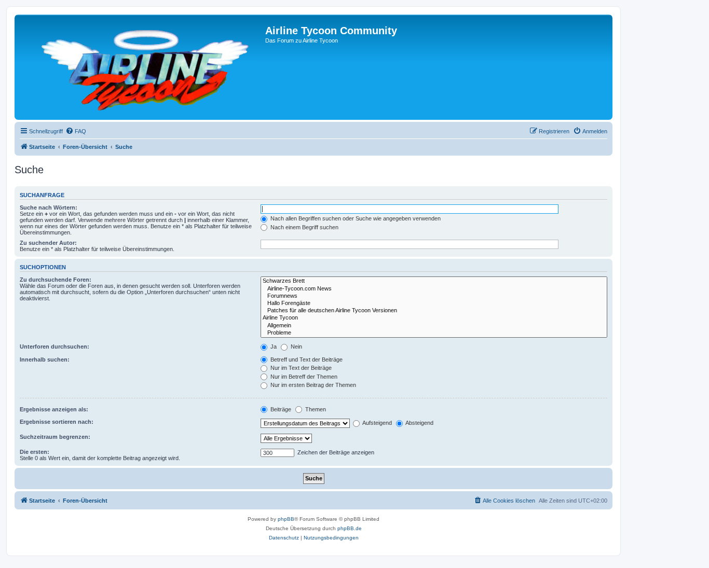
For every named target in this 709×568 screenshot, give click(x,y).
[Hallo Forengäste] (434, 303)
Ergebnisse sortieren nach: (56, 422)
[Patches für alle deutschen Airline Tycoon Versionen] (434, 310)
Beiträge (280, 409)
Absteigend (418, 423)
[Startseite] (141, 67)
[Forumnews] (434, 296)
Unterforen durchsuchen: (54, 346)
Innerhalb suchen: (45, 359)
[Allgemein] (434, 325)
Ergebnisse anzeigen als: (54, 409)
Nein (295, 346)
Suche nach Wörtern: (48, 207)
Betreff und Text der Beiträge (306, 359)
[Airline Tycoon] (434, 318)
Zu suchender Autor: (48, 243)
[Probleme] (434, 333)
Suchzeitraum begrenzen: (55, 437)
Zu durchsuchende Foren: (55, 279)
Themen (315, 409)
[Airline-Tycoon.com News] (434, 289)
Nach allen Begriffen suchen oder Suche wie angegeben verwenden (355, 218)
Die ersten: (34, 452)
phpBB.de (349, 528)
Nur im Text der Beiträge (300, 368)
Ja (273, 346)
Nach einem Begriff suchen (303, 227)
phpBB (286, 519)
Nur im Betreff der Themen (303, 376)
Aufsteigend (376, 423)
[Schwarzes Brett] (434, 281)
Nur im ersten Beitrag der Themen (312, 385)
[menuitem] (75, 131)
